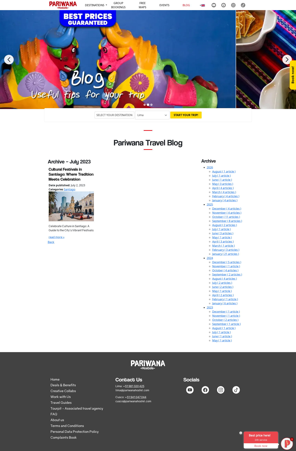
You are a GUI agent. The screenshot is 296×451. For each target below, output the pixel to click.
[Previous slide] (9, 59)
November (226, 213)
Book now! (292, 75)
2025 (210, 204)
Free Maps (142, 5)
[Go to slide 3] (151, 105)
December (226, 208)
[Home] (63, 5)
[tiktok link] (243, 5)
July (221, 176)
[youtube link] (214, 5)
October (226, 217)
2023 (210, 307)
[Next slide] (287, 59)
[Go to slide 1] (145, 105)
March (224, 192)
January (224, 200)
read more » (56, 237)
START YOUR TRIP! (186, 115)
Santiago (69, 189)
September (227, 221)
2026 (210, 167)
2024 (210, 258)
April (223, 188)
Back (51, 242)
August (224, 171)
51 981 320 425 (134, 386)
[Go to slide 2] (148, 105)
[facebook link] (223, 5)
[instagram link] (233, 5)
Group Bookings (118, 5)
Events (164, 5)
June (222, 180)
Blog (186, 5)
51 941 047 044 (136, 397)
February (225, 196)
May (222, 184)
